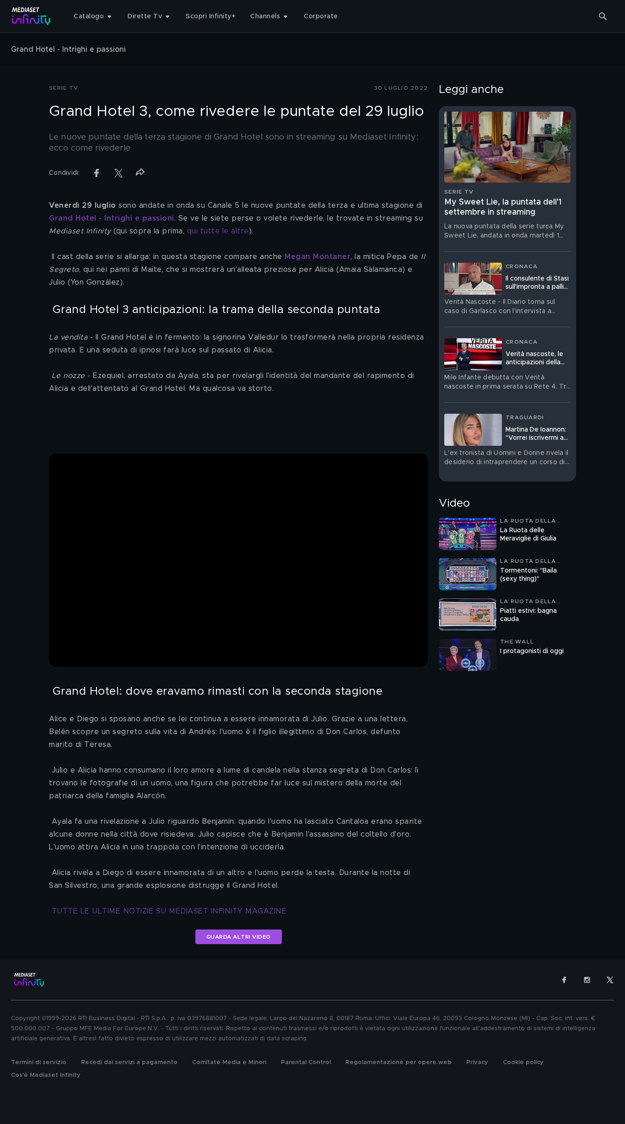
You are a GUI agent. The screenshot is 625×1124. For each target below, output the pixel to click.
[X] (610, 980)
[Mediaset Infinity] (31, 16)
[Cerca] (603, 16)
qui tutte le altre (218, 231)
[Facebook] (564, 980)
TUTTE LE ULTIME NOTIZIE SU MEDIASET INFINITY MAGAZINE (169, 911)
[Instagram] (587, 980)
